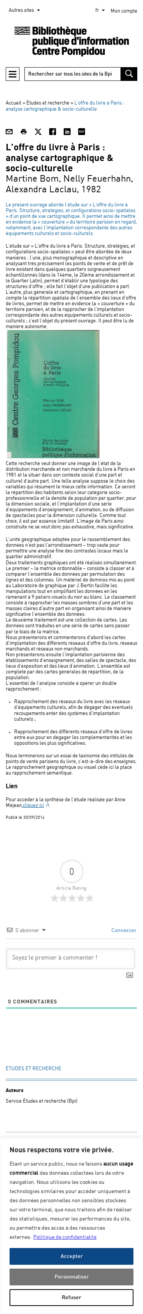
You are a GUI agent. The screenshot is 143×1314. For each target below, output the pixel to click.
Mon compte (124, 11)
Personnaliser (72, 1277)
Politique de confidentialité (64, 1237)
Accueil (13, 103)
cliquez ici (33, 805)
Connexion (123, 930)
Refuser (71, 1297)
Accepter (72, 1256)
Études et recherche (47, 103)
